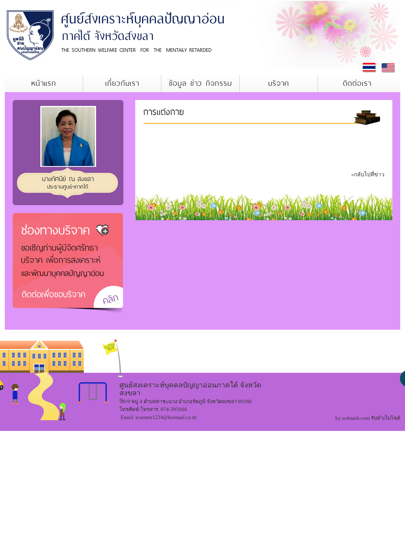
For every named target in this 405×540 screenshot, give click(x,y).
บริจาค (278, 83)
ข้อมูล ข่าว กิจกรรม (200, 83)
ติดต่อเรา (357, 83)
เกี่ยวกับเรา (122, 83)
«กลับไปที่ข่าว (367, 174)
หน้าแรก (43, 83)
